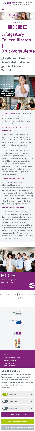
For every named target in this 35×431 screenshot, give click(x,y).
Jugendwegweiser (10, 360)
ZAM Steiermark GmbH (12, 358)
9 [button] (13, 298)
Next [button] (32, 16)
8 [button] (30, 295)
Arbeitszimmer (9, 363)
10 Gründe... (9, 275)
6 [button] (23, 295)
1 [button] (13, 22)
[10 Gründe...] (32, 285)
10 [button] (17, 298)
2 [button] (15, 22)
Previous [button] (3, 16)
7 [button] (26, 295)
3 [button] (17, 22)
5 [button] (21, 22)
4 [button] (19, 22)
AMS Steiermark (9, 366)
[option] (17, 16)
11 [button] (21, 298)
